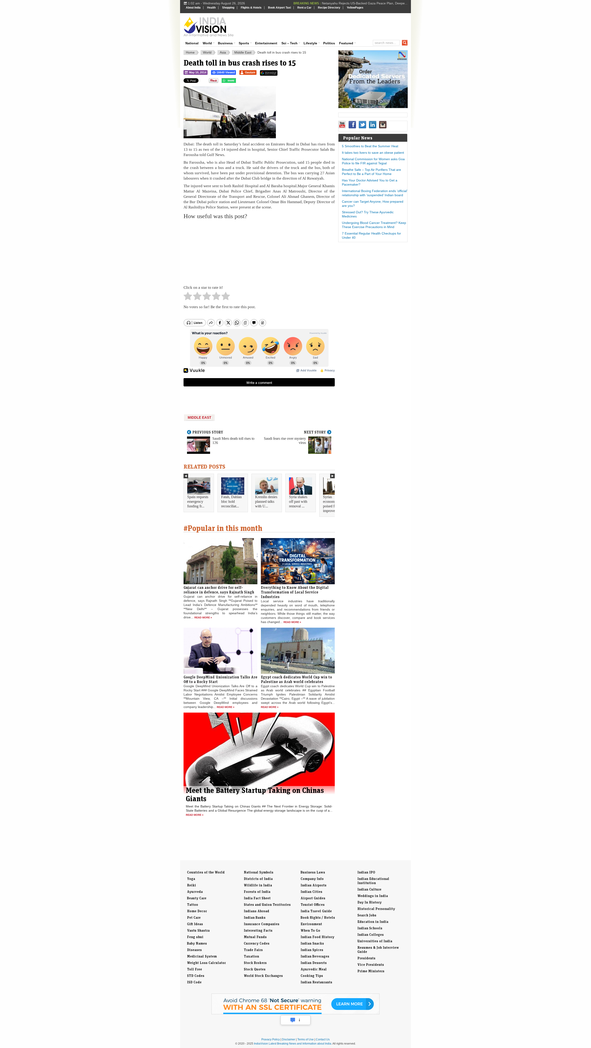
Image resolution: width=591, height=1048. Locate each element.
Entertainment (266, 43)
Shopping (228, 7)
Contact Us (323, 1039)
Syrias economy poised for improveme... (332, 503)
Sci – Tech (289, 43)
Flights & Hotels (251, 7)
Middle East (242, 52)
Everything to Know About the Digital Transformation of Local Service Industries (295, 592)
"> (237, 82)
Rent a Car (304, 7)
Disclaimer (288, 1039)
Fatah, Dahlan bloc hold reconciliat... (231, 501)
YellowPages (355, 7)
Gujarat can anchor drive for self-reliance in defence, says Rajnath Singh (219, 589)
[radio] (188, 297)
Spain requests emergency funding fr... (197, 501)
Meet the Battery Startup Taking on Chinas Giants (255, 794)
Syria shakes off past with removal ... (298, 501)
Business (225, 43)
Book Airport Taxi (279, 7)
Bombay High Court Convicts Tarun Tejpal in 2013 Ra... (367, 3)
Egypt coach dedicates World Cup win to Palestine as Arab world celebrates (296, 679)
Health (211, 7)
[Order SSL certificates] (295, 1013)
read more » (203, 617)
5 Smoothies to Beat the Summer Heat (370, 146)
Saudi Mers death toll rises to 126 (233, 440)
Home (190, 52)
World (207, 43)
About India (193, 7)
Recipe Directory (329, 7)
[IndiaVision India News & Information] (209, 26)
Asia (223, 52)
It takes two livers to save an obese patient (373, 152)
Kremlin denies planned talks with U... (266, 501)
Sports (244, 43)
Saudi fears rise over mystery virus (285, 440)
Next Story (315, 432)
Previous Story (207, 432)
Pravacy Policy (270, 1039)
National (192, 43)
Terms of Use (305, 1039)
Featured (346, 43)
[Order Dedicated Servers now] (373, 107)
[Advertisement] (327, 25)
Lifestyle (310, 43)
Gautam (250, 72)
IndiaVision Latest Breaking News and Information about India (292, 1043)
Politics (329, 43)
